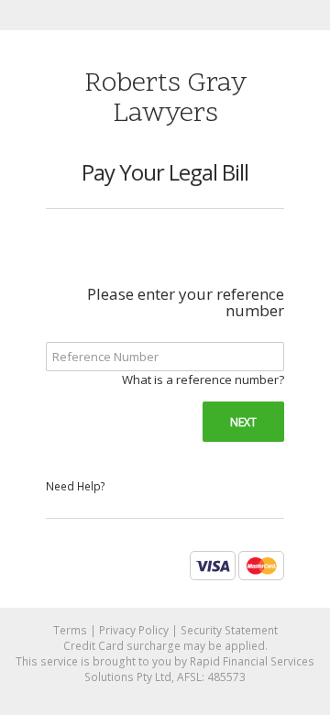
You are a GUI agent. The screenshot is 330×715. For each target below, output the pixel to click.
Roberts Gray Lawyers (165, 99)
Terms (70, 630)
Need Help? (75, 486)
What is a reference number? (203, 379)
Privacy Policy (134, 630)
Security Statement (229, 630)
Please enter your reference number (185, 303)
